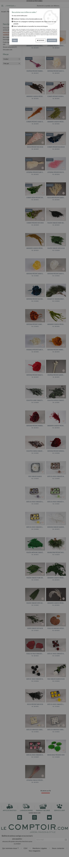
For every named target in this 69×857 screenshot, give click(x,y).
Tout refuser (41, 40)
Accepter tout (52, 40)
